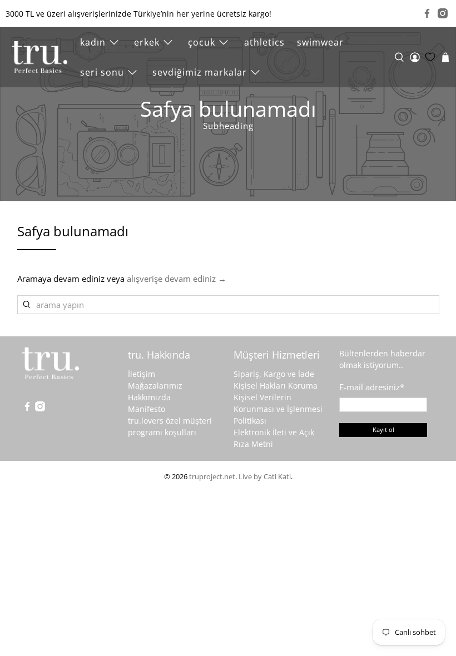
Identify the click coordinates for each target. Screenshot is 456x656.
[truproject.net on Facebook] (427, 13)
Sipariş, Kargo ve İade (274, 374)
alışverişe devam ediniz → (176, 278)
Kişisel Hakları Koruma (276, 385)
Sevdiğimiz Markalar (199, 72)
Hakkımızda (149, 397)
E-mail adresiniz (371, 386)
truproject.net (212, 476)
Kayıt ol (383, 429)
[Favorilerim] (430, 57)
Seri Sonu (102, 72)
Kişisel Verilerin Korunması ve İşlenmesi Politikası (278, 409)
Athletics (264, 42)
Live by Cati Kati (265, 476)
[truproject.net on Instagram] (443, 13)
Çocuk (201, 42)
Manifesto (146, 409)
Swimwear (320, 42)
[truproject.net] (39, 57)
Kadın (93, 42)
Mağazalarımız (155, 385)
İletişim (141, 374)
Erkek (147, 42)
